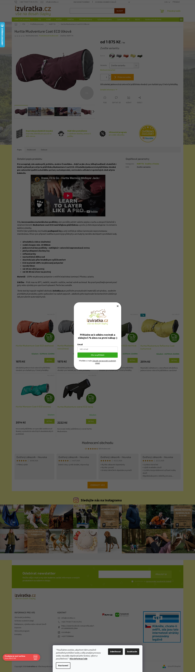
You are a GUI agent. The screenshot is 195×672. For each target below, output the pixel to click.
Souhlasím (132, 651)
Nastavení (63, 665)
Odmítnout (115, 651)
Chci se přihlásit (97, 355)
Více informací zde (78, 658)
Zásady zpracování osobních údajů (104, 362)
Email (80, 344)
